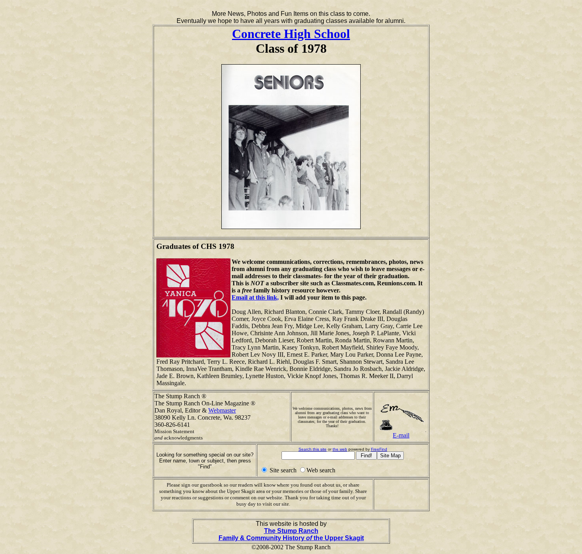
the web (340, 449)
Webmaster (222, 410)
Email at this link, (255, 297)
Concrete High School (291, 34)
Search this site (313, 449)
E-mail (401, 435)
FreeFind (379, 449)
